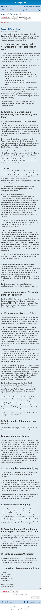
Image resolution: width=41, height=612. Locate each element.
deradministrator (5, 22)
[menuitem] (6, 6)
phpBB (15, 606)
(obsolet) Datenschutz (11, 14)
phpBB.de (28, 608)
